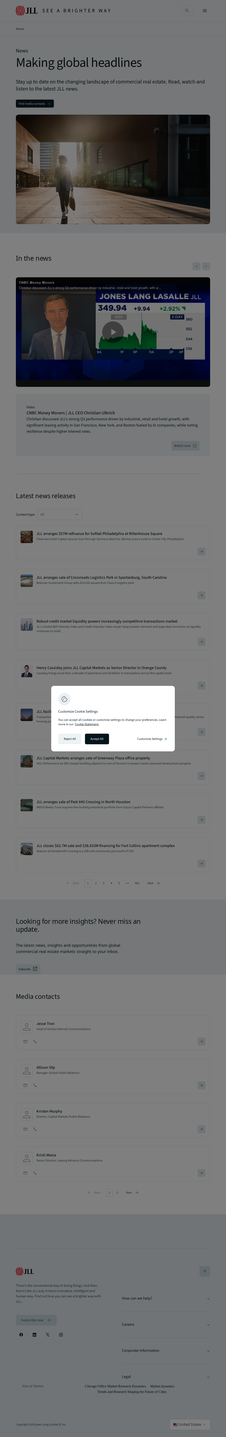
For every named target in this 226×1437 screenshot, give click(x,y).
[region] (113, 718)
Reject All (70, 739)
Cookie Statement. (87, 724)
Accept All (97, 739)
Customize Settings (152, 739)
